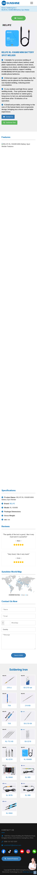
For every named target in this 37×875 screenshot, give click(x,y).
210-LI (9, 688)
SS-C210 (28, 741)
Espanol (20, 18)
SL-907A (9, 795)
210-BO (28, 706)
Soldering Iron (11, 8)
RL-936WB (28, 759)
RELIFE (12, 504)
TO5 (9, 724)
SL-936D (9, 813)
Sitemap (26, 872)
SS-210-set (28, 688)
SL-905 (27, 777)
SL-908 (27, 795)
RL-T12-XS (9, 741)
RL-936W (9, 777)
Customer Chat (11, 122)
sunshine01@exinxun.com (12, 845)
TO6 (9, 706)
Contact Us (9, 117)
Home (3, 8)
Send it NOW (18, 655)
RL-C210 (9, 759)
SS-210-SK (28, 724)
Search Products (12, 859)
